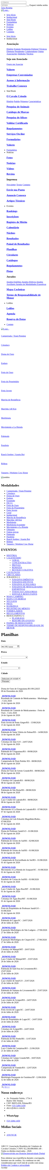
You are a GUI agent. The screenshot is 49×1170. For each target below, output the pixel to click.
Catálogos (12, 260)
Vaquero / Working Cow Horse (20, 544)
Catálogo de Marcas (18, 112)
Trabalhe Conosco (17, 85)
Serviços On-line (16, 133)
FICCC (10, 503)
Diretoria (10, 51)
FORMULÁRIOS (14, 611)
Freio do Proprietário (15, 508)
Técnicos (43, 49)
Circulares (12, 254)
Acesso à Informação (18, 80)
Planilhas (12, 249)
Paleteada (11, 534)
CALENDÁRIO (14, 558)
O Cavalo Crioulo (17, 96)
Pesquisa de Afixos (17, 117)
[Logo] (5, 329)
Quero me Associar (15, 64)
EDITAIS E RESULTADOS (24, 594)
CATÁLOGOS (13, 572)
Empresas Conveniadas (20, 74)
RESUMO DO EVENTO (23, 620)
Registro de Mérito (17, 222)
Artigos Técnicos (16, 200)
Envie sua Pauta (16, 189)
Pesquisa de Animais (18, 106)
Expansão (11, 500)
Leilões (10, 29)
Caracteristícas (35, 101)
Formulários (12, 22)
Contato (10, 324)
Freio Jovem (12, 510)
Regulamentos (14, 128)
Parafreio (10, 537)
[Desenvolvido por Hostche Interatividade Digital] (23, 1153)
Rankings (12, 211)
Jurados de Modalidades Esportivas (31, 284)
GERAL (15, 560)
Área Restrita (6, 8)
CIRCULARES (13, 575)
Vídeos (10, 168)
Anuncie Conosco (16, 195)
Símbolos (22, 54)
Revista (11, 174)
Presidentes (19, 51)
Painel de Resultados (18, 244)
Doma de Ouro (13, 496)
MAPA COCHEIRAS (16, 599)
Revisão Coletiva (22, 570)
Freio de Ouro (13, 505)
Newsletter (11, 185)
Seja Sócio (11, 15)
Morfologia (11, 522)
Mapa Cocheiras (16, 289)
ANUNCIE (12, 1135)
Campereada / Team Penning (19, 491)
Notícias (10, 24)
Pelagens (24, 101)
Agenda (11, 313)
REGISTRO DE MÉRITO (18, 608)
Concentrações (21, 563)
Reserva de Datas (16, 319)
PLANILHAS (18, 618)
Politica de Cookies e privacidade (15, 1165)
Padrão (17, 101)
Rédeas (10, 541)
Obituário (11, 529)
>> (8, 1087)
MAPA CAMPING (15, 596)
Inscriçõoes (13, 216)
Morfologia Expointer (16, 525)
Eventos (10, 27)
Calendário (13, 227)
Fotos (10, 157)
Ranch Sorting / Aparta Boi (18, 539)
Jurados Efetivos (29, 282)
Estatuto (17, 49)
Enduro (10, 498)
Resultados (13, 238)
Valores (11, 69)
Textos (19, 185)
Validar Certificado (17, 123)
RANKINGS (12, 606)
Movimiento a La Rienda (17, 527)
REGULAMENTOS (16, 613)
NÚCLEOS (12, 601)
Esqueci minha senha (39, 5)
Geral (9, 513)
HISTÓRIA (12, 555)
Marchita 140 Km (14, 520)
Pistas (10, 271)
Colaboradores (31, 51)
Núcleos (29, 54)
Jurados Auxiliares (24, 584)
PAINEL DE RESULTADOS (20, 623)
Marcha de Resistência (16, 517)
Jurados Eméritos (14, 282)
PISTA (10, 604)
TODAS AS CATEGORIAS (24, 591)
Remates (17, 567)
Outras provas (13, 532)
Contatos (10, 32)
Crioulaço (11, 493)
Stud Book (11, 20)
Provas (16, 565)
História (10, 49)
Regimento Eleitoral (30, 49)
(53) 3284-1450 (18, 1105)
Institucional (12, 17)
